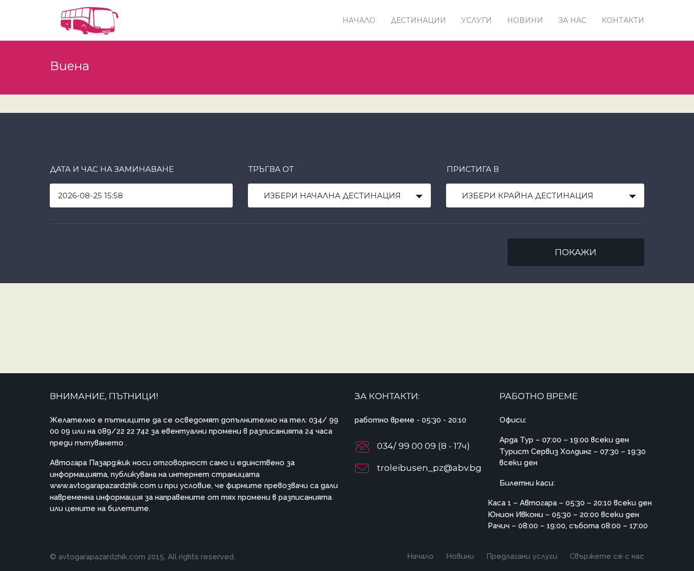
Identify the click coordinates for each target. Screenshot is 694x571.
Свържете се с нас (607, 556)
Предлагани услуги (521, 556)
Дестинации (418, 20)
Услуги (476, 20)
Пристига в (473, 169)
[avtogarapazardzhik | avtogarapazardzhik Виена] (88, 20)
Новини (525, 20)
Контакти (623, 20)
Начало (358, 20)
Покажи (575, 252)
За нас (572, 20)
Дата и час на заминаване (112, 169)
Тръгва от (271, 169)
